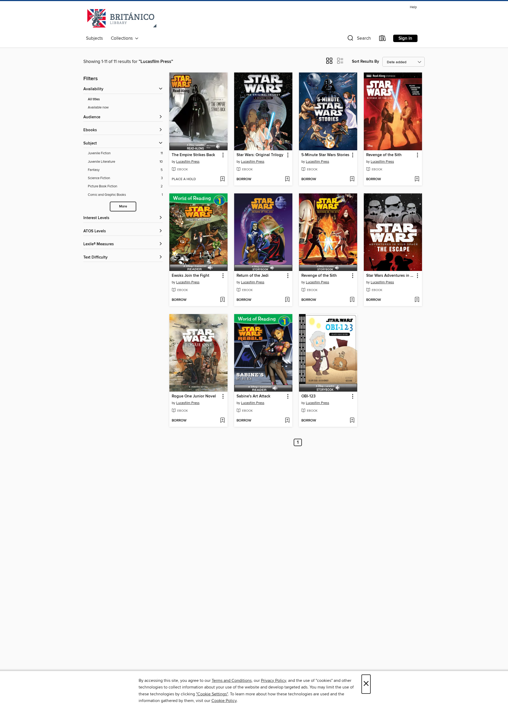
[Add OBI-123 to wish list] (352, 420)
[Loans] (383, 39)
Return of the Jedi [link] (253, 275)
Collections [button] (123, 38)
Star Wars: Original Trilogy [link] (260, 155)
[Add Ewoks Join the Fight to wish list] (222, 300)
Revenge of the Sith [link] (384, 155)
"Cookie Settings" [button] (212, 694)
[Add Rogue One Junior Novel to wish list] (222, 420)
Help (413, 7)
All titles (94, 99)
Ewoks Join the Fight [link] (190, 275)
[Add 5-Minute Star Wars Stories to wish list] (352, 179)
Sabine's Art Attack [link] (253, 396)
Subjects (94, 38)
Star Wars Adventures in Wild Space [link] (390, 275)
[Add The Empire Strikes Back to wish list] (222, 179)
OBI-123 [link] (308, 396)
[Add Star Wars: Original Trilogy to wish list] (287, 179)
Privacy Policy (273, 680)
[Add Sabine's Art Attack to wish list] (287, 420)
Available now (98, 107)
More (123, 206)
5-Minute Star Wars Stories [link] (325, 155)
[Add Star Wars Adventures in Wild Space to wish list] (417, 300)
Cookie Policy (224, 700)
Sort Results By (365, 61)
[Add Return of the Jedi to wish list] (287, 300)
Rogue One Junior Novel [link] (194, 396)
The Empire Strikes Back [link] (193, 155)
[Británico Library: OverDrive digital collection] (122, 18)
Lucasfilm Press (187, 162)
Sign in (405, 38)
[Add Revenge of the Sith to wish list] (417, 179)
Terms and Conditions (232, 680)
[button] (358, 39)
